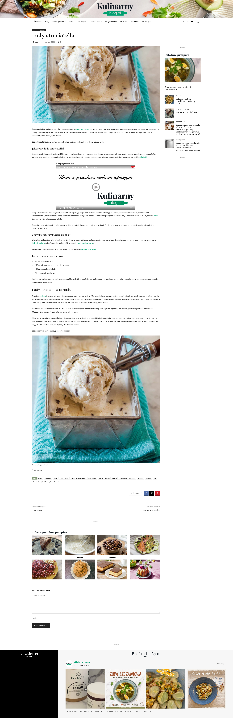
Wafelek (56, 482)
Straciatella (36, 482)
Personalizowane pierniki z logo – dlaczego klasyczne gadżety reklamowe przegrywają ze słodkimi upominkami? (188, 129)
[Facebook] (183, 21)
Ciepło (40, 478)
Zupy (167, 84)
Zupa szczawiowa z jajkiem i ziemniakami (178, 88)
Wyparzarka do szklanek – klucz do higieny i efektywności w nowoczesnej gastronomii (188, 146)
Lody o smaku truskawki (78, 478)
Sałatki (179, 96)
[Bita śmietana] (80, 545)
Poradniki (180, 122)
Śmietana (148, 478)
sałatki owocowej (88, 249)
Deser (56, 478)
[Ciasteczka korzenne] (80, 569)
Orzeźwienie (123, 478)
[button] (197, 21)
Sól (155, 478)
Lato (61, 478)
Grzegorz (36, 42)
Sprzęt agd (180, 140)
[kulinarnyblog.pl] (115, 9)
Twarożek (37, 510)
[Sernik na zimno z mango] (47, 569)
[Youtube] (192, 21)
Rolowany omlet (151, 510)
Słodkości (132, 478)
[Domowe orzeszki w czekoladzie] (112, 545)
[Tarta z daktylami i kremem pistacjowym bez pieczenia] (145, 545)
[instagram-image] (85, 689)
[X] (151, 493)
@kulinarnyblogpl (82, 662)
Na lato (107, 478)
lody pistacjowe (38, 243)
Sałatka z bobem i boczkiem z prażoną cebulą (185, 101)
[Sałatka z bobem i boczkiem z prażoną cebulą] (169, 99)
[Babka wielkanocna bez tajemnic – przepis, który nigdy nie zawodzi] (145, 569)
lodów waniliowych (83, 129)
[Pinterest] (157, 493)
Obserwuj (220, 664)
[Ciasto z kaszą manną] (112, 569)
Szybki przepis (46, 482)
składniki (143, 157)
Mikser (101, 478)
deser (156, 215)
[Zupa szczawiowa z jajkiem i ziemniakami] (183, 70)
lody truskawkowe (85, 243)
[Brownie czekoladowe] (47, 545)
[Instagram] (187, 21)
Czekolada (48, 478)
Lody (67, 478)
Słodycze (140, 478)
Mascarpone (92, 478)
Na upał (114, 478)
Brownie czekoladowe (186, 112)
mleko (43, 296)
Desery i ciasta (39, 30)
